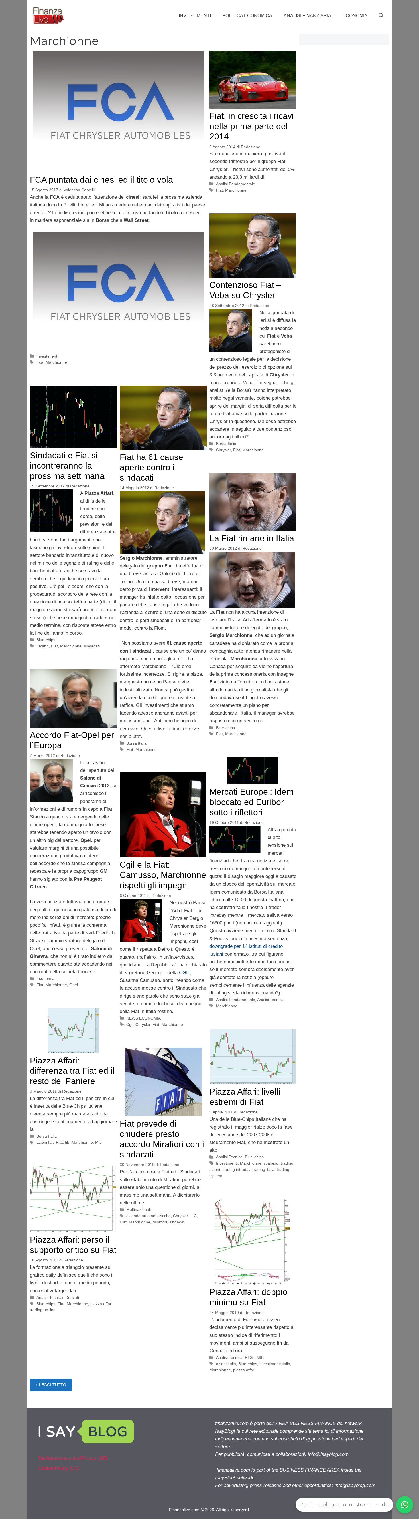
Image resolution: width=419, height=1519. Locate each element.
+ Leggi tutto (51, 1384)
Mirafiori (159, 1222)
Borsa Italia (226, 443)
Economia (355, 15)
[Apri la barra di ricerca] (381, 16)
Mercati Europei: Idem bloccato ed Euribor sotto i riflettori (252, 802)
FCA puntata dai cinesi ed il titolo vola (101, 179)
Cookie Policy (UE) (58, 1468)
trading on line (43, 1309)
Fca (39, 362)
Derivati (72, 1297)
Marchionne (56, 362)
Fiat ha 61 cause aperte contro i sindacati (151, 467)
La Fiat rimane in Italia (252, 538)
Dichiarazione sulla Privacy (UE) (73, 1458)
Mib (98, 1142)
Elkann (42, 646)
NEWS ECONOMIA (143, 1018)
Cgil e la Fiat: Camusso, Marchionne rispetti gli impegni (163, 875)
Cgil (129, 1024)
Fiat (219, 190)
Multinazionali (138, 1209)
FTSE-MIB (254, 1357)
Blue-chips (45, 639)
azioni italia (226, 1363)
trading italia (263, 1169)
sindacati (92, 646)
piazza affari (101, 1303)
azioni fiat (45, 1142)
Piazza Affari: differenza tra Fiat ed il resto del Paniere (72, 1071)
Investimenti (195, 15)
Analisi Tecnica (270, 999)
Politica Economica (247, 15)
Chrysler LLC (185, 1215)
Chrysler (223, 450)
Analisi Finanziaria (307, 15)
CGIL (184, 972)
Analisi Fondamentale (235, 184)
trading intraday (236, 1169)
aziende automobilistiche (148, 1215)
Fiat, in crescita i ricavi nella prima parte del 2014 (252, 126)
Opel (73, 984)
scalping (271, 1163)
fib (67, 1142)
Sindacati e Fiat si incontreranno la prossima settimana (67, 466)
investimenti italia (274, 1363)
